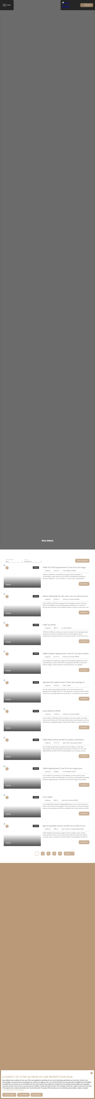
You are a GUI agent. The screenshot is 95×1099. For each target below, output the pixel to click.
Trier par (26, 559)
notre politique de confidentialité (13, 1090)
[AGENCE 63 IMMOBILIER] (67, 5)
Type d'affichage (10, 559)
